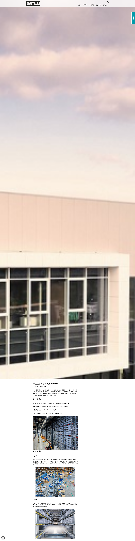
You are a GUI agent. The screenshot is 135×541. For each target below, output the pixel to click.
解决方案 (85, 5)
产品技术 (92, 5)
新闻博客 (98, 5)
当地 (45, 386)
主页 (79, 5)
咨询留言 (133, 18)
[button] (3, 538)
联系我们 (105, 5)
